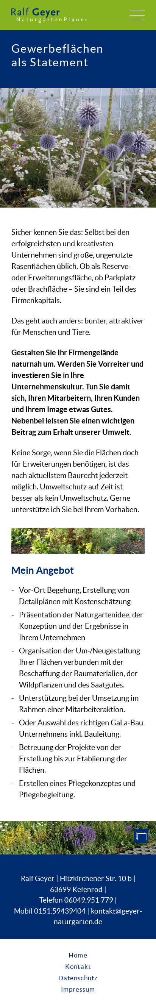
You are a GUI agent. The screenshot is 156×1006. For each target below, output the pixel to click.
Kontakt (77, 966)
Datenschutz (78, 977)
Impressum (78, 989)
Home (78, 955)
